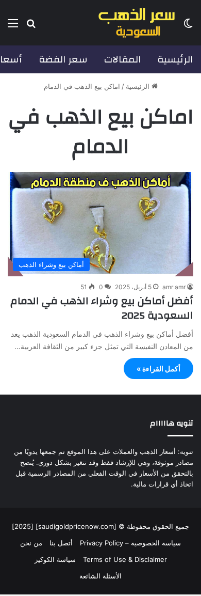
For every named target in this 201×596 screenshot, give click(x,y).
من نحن (31, 543)
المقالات (122, 59)
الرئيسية (175, 59)
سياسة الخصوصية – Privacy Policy (130, 543)
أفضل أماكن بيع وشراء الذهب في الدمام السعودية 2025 (101, 308)
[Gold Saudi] (136, 22)
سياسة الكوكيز (55, 559)
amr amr (174, 287)
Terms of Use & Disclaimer (125, 559)
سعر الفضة (63, 59)
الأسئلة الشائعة (100, 576)
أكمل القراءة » (158, 368)
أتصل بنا (61, 543)
